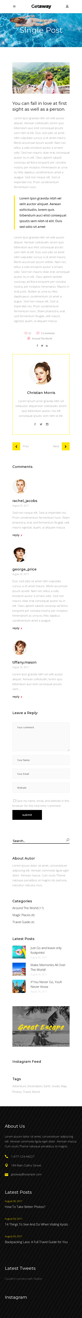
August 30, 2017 (39, 957)
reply (15, 535)
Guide (56, 1086)
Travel (27, 1092)
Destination (34, 1086)
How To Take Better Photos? (25, 1206)
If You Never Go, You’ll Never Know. (46, 984)
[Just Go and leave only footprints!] (19, 952)
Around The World (42, 338)
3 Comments (47, 333)
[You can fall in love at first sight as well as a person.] (41, 373)
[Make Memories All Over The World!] (19, 969)
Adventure (19, 1086)
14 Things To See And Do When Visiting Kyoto (36, 1224)
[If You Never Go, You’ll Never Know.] (19, 986)
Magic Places (21, 915)
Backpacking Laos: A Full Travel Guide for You (36, 1242)
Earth (47, 1086)
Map (64, 1086)
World (36, 1092)
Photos (17, 1092)
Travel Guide (21, 922)
